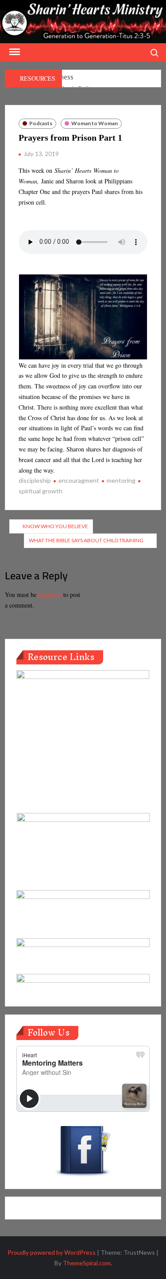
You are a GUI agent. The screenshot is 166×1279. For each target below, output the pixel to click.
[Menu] (14, 52)
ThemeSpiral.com (87, 1263)
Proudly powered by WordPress (52, 1252)
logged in (50, 594)
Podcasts (40, 123)
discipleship (35, 480)
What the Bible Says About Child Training (86, 540)
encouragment (78, 480)
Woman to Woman (94, 123)
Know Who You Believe (55, 526)
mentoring (121, 480)
